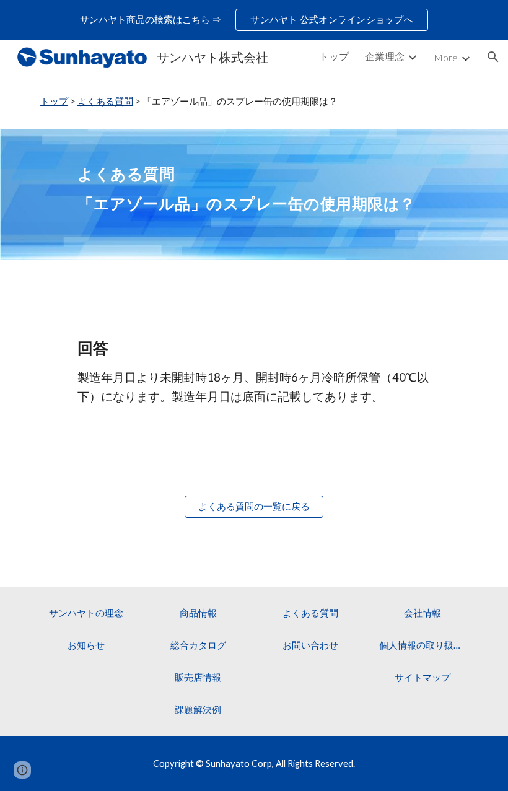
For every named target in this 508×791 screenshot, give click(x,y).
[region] (254, 20)
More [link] (446, 57)
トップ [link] (334, 56)
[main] (254, 101)
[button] (493, 57)
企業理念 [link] (385, 56)
